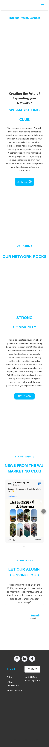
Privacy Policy (14, 690)
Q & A (9, 677)
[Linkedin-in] (24, 659)
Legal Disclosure (13, 684)
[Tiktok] (32, 659)
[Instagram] (17, 659)
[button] (43, 4)
